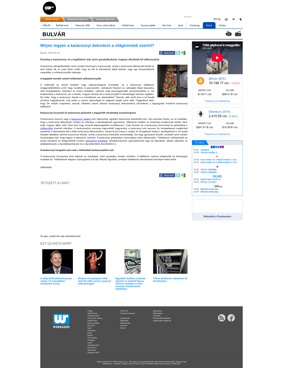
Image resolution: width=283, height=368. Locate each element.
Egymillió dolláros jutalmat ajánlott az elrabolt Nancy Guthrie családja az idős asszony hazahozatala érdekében (130, 283)
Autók (89, 343)
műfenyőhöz (46, 128)
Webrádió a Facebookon (217, 216)
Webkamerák (125, 323)
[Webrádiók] (238, 33)
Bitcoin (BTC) (217, 78)
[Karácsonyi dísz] (172, 81)
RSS (216, 19)
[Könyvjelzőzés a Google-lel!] (183, 52)
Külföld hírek (128, 25)
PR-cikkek (91, 340)
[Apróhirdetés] (234, 19)
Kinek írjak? (170, 362)
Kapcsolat (156, 316)
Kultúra (222, 25)
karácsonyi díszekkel (97, 140)
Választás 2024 (93, 345)
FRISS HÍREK (52, 19)
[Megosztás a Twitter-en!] (178, 52)
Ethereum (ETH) (219, 111)
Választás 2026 (82, 25)
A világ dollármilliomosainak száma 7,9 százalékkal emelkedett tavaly (56, 281)
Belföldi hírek (62, 25)
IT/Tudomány (92, 338)
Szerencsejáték (148, 25)
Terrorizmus (91, 350)
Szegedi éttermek (105, 19)
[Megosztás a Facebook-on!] (167, 52)
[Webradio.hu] (49, 8)
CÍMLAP (46, 25)
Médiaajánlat (158, 313)
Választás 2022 (93, 352)
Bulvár (209, 25)
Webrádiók (124, 321)
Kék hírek (166, 25)
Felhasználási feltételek (162, 318)
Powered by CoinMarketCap (217, 100)
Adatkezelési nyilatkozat (162, 321)
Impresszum (157, 311)
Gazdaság (194, 25)
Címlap (90, 311)
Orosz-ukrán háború (106, 25)
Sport (180, 25)
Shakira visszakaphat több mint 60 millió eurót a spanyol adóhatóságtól (94, 281)
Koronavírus (92, 348)
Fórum (122, 328)
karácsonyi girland (80, 119)
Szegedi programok (77, 19)
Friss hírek (124, 311)
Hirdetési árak (181, 362)
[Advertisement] (270, 52)
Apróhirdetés (125, 318)
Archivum (123, 325)
